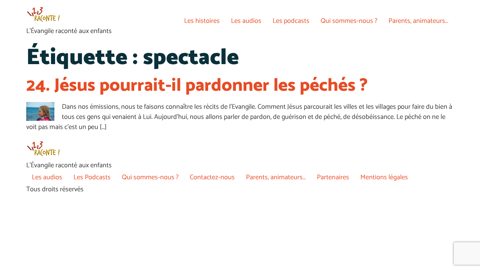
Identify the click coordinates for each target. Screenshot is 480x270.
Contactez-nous (212, 177)
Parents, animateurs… (418, 21)
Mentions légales (384, 177)
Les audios (246, 21)
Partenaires (333, 177)
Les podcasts (291, 21)
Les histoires (202, 21)
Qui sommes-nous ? (349, 21)
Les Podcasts (92, 177)
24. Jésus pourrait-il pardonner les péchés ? (197, 85)
